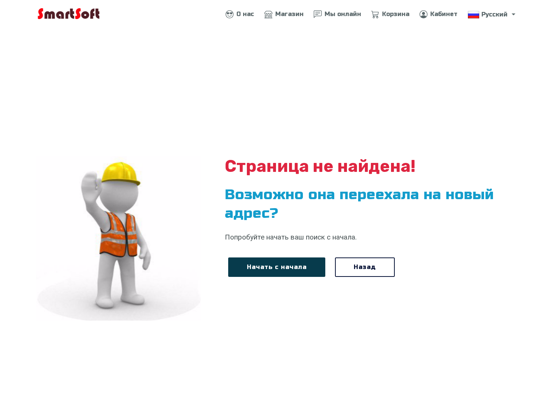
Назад (365, 267)
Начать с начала (277, 267)
